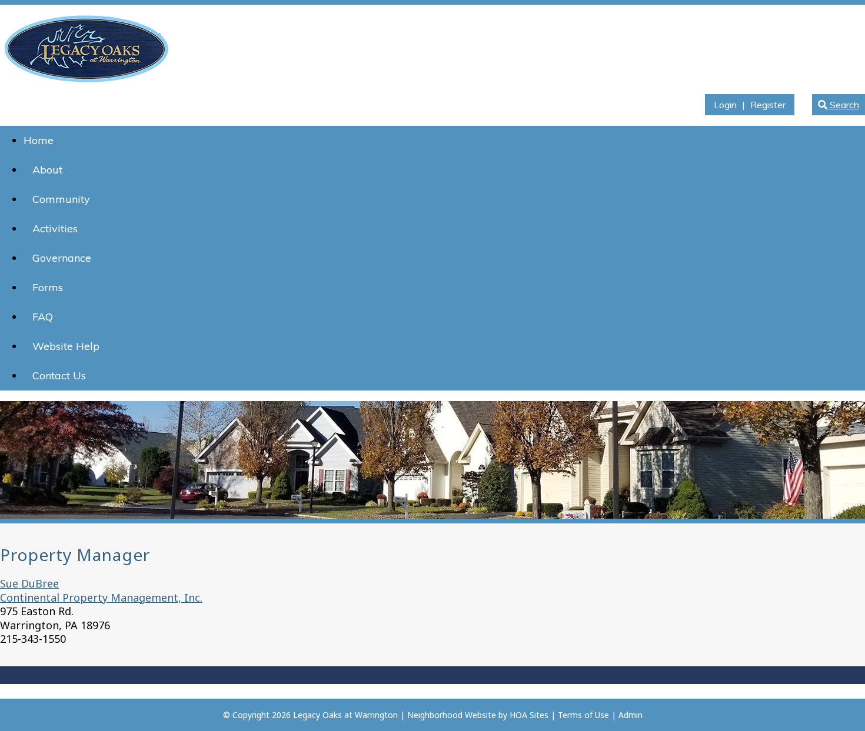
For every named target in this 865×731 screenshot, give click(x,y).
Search (843, 105)
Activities (55, 228)
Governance (61, 258)
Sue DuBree (29, 583)
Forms (47, 287)
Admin (630, 714)
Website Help (65, 346)
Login (725, 105)
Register (768, 105)
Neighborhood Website (451, 714)
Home (39, 140)
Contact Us (59, 375)
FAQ (42, 316)
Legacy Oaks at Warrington (345, 714)
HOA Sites (529, 714)
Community (61, 199)
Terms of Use (583, 714)
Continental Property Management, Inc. (101, 597)
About (47, 169)
